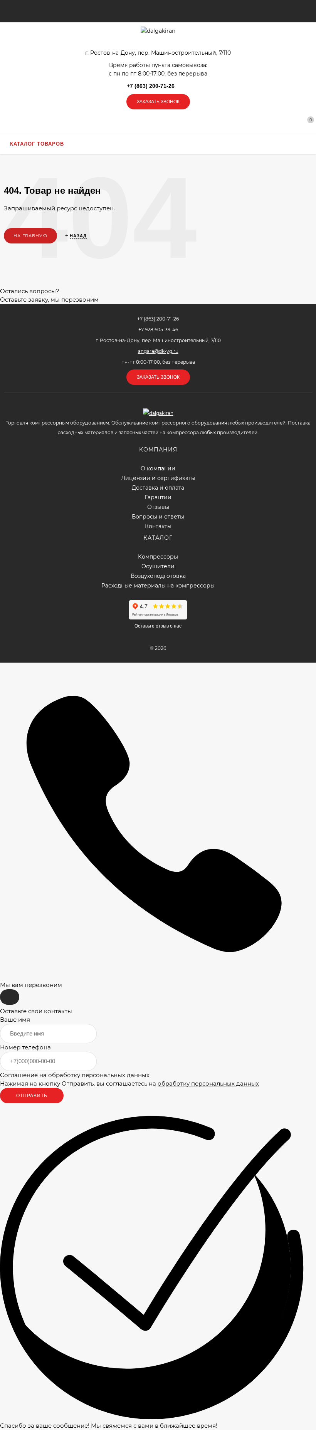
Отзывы (158, 507)
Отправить (31, 1095)
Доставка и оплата (158, 488)
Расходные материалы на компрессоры (158, 586)
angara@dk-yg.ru (158, 351)
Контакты (158, 526)
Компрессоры (158, 557)
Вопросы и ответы (158, 517)
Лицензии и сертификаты (158, 478)
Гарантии (158, 497)
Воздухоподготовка (158, 576)
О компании (158, 469)
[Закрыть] (9, 997)
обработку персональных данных (208, 1083)
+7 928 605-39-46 (158, 329)
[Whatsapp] (187, 86)
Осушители (158, 566)
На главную (30, 235)
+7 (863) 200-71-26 (151, 86)
